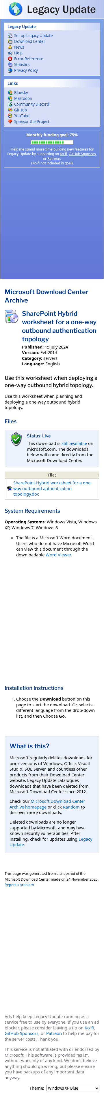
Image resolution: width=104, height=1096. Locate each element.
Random (71, 807)
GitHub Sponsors (82, 153)
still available (74, 443)
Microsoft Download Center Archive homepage (47, 804)
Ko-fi (63, 153)
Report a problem (19, 884)
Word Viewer (58, 555)
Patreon (53, 158)
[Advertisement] (52, 223)
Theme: (36, 1088)
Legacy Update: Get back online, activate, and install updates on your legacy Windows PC (52, 9)
